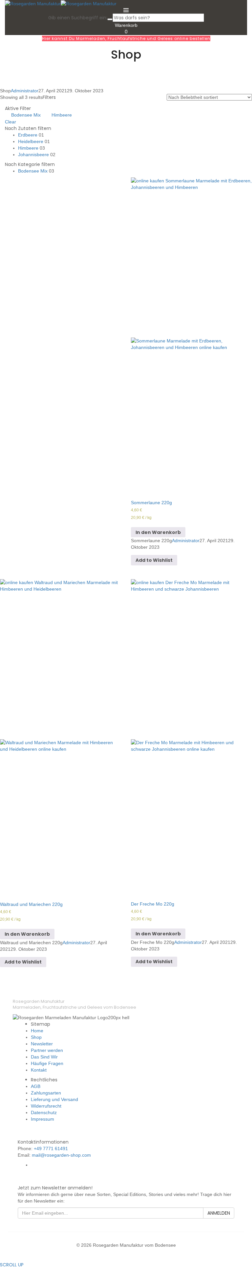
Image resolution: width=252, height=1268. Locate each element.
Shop (36, 1037)
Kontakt (39, 1070)
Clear (10, 121)
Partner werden (47, 1050)
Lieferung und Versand (54, 1099)
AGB (35, 1086)
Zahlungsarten (46, 1092)
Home (37, 1030)
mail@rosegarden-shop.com (61, 1155)
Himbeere (62, 115)
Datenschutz (44, 1112)
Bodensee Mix (26, 115)
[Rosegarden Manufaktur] (33, 3)
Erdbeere (27, 135)
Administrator (24, 90)
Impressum (42, 1119)
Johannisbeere (33, 154)
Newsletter (42, 1043)
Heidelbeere (30, 141)
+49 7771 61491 (51, 1148)
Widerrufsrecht (46, 1106)
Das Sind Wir (44, 1056)
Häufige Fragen (47, 1063)
